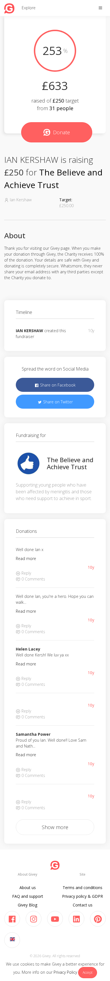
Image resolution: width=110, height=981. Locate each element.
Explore (29, 7)
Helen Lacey (28, 649)
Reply (25, 573)
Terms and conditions (82, 887)
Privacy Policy (65, 972)
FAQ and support (27, 896)
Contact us (83, 905)
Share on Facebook (57, 385)
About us (27, 887)
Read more (26, 558)
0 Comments (32, 579)
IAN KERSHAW (29, 330)
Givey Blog (27, 905)
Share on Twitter (57, 401)
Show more (55, 827)
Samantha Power (33, 734)
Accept (88, 972)
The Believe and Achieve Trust (70, 463)
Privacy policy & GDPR (82, 896)
